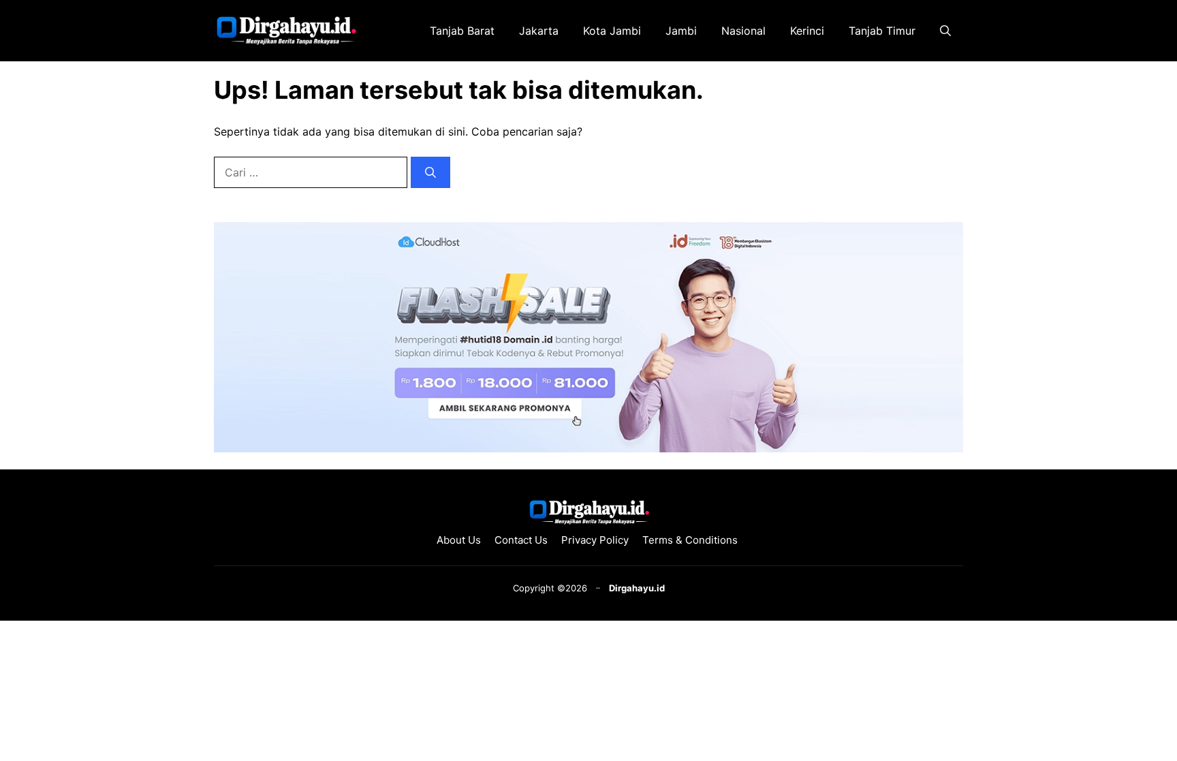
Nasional (743, 30)
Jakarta (539, 30)
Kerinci (807, 30)
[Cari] (430, 172)
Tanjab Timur (882, 30)
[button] (945, 31)
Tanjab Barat (462, 30)
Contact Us (521, 539)
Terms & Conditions (691, 539)
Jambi (681, 30)
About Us (459, 539)
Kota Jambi (612, 30)
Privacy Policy (595, 539)
